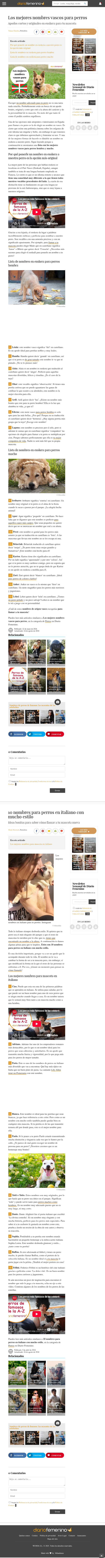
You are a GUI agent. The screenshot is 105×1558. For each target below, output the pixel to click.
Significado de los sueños (16, 1370)
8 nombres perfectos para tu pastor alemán (16, 1410)
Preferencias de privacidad (28, 781)
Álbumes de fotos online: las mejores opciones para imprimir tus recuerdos (77, 43)
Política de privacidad (48, 1535)
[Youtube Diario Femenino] (96, 128)
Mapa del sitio (52, 1539)
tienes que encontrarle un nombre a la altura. (31, 939)
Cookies (35, 1535)
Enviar (57, 790)
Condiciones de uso (45, 781)
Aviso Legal (62, 1535)
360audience (59, 1553)
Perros (48, 621)
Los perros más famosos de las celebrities (16, 689)
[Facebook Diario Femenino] (72, 128)
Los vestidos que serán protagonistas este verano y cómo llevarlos (91, 64)
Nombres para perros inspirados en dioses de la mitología (36, 688)
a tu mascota (52, 1258)
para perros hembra (45, 411)
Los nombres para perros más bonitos (36, 1382)
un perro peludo (15, 599)
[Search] (85, 3)
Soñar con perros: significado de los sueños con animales (16, 1380)
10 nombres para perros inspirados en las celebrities (56, 1410)
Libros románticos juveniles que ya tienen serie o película (78, 63)
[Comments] (61, 32)
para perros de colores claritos (22, 578)
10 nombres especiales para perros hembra (55, 1382)
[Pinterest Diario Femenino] (78, 128)
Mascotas (14, 683)
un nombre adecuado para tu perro (32, 102)
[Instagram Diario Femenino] (84, 128)
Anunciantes (81, 1535)
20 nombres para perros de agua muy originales (55, 689)
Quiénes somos (24, 1535)
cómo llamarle (15, 970)
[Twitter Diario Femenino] (90, 128)
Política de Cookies (78, 115)
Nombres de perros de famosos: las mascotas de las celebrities (32, 706)
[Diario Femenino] (30, 4)
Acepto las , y (82, 112)
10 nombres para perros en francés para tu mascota (36, 661)
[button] (10, 5)
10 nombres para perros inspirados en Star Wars (56, 661)
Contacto (72, 1535)
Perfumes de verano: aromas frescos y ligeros (90, 47)
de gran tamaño (32, 359)
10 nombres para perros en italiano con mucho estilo (17, 660)
